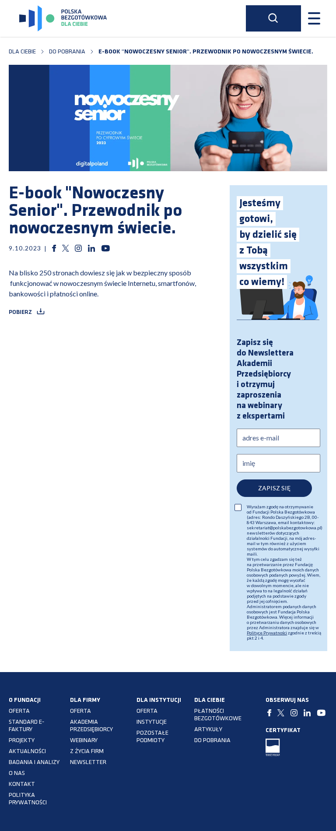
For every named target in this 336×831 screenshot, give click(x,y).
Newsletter (88, 762)
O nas (17, 773)
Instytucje (151, 722)
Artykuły (208, 729)
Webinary (84, 740)
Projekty (22, 740)
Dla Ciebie (22, 52)
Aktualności (27, 751)
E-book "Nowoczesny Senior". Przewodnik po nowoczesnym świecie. (205, 52)
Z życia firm (87, 751)
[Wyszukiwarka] (273, 18)
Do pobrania (67, 52)
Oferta (19, 711)
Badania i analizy (34, 762)
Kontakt (22, 784)
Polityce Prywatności (267, 632)
